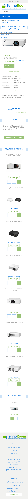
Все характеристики (20, 91)
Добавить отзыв (14, 71)
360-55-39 (12, 478)
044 (9, 109)
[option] (14, 410)
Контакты (14, 453)
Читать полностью (21, 112)
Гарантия (14, 450)
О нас (14, 444)
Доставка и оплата (14, 447)
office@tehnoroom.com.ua (15, 482)
